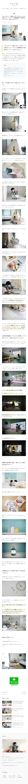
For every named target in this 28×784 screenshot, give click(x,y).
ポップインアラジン (15, 343)
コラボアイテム (22, 8)
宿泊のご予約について (8, 75)
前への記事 (4, 692)
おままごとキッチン (18, 228)
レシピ (3, 8)
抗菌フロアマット (17, 323)
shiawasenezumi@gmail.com (10, 765)
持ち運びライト (20, 538)
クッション (12, 160)
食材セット (15, 252)
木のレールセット (6, 277)
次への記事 (23, 692)
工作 (12, 8)
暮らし (8, 8)
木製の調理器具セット (7, 252)
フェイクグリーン (12, 158)
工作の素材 (19, 777)
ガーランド (6, 160)
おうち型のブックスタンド (11, 515)
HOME (4, 775)
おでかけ (16, 8)
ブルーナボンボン (17, 182)
